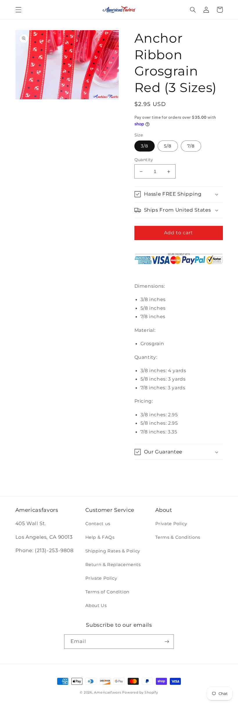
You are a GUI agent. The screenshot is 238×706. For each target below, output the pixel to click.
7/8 (191, 146)
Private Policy (101, 578)
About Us (96, 605)
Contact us (97, 523)
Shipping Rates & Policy (112, 551)
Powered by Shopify (140, 692)
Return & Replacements (113, 564)
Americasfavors (107, 692)
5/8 (168, 146)
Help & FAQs (100, 537)
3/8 (144, 146)
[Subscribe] (167, 641)
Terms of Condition (107, 592)
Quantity (143, 159)
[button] (18, 9)
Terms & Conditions (177, 537)
